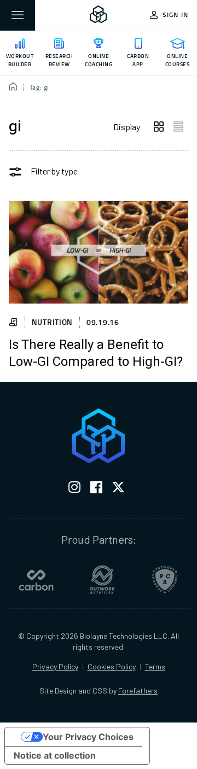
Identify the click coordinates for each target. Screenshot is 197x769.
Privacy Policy (55, 666)
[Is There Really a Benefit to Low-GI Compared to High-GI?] (98, 252)
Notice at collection (55, 755)
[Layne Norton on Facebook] (96, 489)
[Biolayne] (98, 15)
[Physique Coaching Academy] (164, 579)
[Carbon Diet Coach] (36, 579)
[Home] (13, 87)
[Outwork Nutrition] (102, 579)
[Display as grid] (158, 127)
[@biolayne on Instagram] (74, 489)
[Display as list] (178, 127)
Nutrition (52, 322)
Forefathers (138, 690)
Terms (155, 666)
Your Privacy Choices (88, 736)
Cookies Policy (112, 666)
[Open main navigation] (17, 15)
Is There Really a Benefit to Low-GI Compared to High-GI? (96, 353)
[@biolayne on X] (118, 489)
